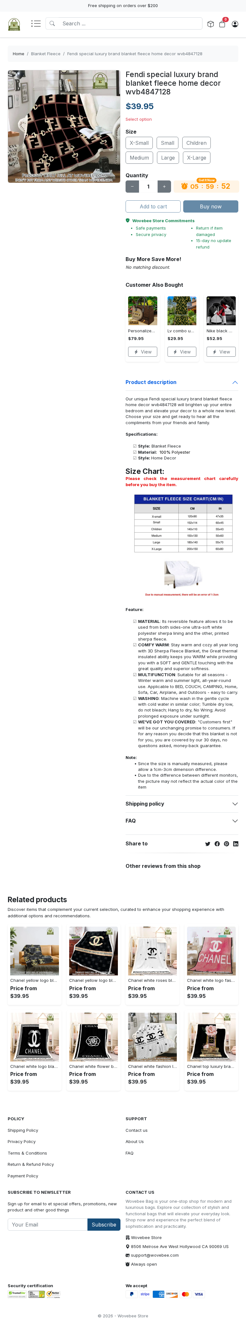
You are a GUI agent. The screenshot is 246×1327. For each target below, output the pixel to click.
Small (167, 143)
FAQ (131, 820)
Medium (139, 157)
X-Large (196, 157)
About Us (135, 1141)
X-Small (139, 143)
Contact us (137, 1130)
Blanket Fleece (46, 53)
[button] (38, 24)
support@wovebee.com (155, 1255)
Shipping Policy (23, 1130)
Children (196, 143)
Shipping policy (145, 803)
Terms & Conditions (27, 1153)
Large (168, 157)
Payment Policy (23, 1175)
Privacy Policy (22, 1141)
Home (18, 53)
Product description (151, 382)
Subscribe (104, 1224)
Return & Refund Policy (31, 1164)
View (146, 351)
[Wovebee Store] (14, 24)
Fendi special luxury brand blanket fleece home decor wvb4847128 (134, 53)
